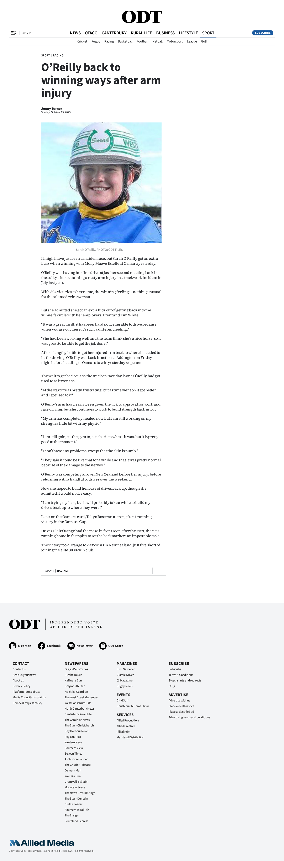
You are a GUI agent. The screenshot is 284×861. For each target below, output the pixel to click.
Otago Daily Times (76, 669)
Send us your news (24, 675)
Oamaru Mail (73, 770)
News (75, 33)
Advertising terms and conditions (189, 717)
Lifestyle (188, 33)
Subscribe (262, 33)
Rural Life (141, 33)
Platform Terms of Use (26, 692)
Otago (91, 33)
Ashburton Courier (76, 759)
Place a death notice (181, 706)
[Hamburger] (13, 33)
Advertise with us (179, 700)
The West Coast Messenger (81, 697)
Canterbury (114, 33)
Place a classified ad (181, 712)
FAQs (172, 686)
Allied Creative (126, 726)
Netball (157, 41)
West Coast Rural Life (78, 703)
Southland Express (76, 821)
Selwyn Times (73, 753)
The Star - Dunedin (76, 798)
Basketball (125, 41)
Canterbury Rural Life (78, 714)
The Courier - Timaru (78, 765)
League (192, 41)
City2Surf (122, 700)
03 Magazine (124, 680)
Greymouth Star (75, 686)
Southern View (74, 748)
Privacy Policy (21, 686)
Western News (73, 742)
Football (142, 41)
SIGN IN (27, 33)
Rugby (95, 41)
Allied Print (123, 732)
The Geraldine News (77, 720)
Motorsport (175, 41)
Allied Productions (128, 720)
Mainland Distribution (130, 737)
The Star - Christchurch (79, 725)
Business (165, 33)
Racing (109, 41)
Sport (208, 33)
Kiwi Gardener (126, 669)
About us (18, 680)
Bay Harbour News (76, 731)
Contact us (19, 669)
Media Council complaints (29, 697)
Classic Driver (125, 675)
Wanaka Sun (73, 776)
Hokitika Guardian (76, 692)
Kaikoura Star (73, 680)
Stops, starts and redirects (185, 680)
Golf (204, 41)
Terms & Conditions (181, 675)
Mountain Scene (75, 787)
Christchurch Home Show (133, 706)
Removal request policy (27, 703)
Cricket (82, 41)
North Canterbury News (79, 708)
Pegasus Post (73, 737)
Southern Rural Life (77, 810)
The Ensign (72, 815)
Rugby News (124, 686)
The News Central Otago (80, 793)
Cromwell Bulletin (76, 782)
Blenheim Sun (73, 675)
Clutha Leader (73, 804)
